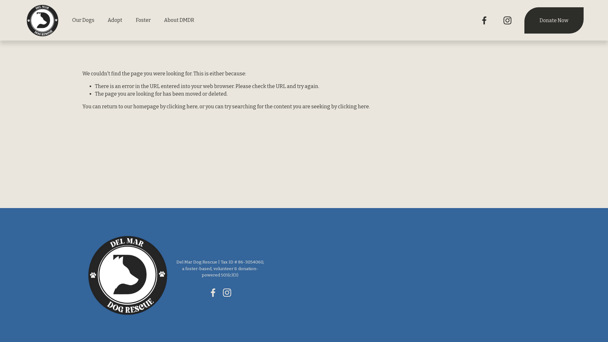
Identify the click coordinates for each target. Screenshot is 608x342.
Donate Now (554, 20)
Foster (143, 20)
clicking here (182, 107)
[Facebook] (484, 20)
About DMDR (179, 20)
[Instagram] (507, 20)
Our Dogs (83, 20)
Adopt (115, 20)
